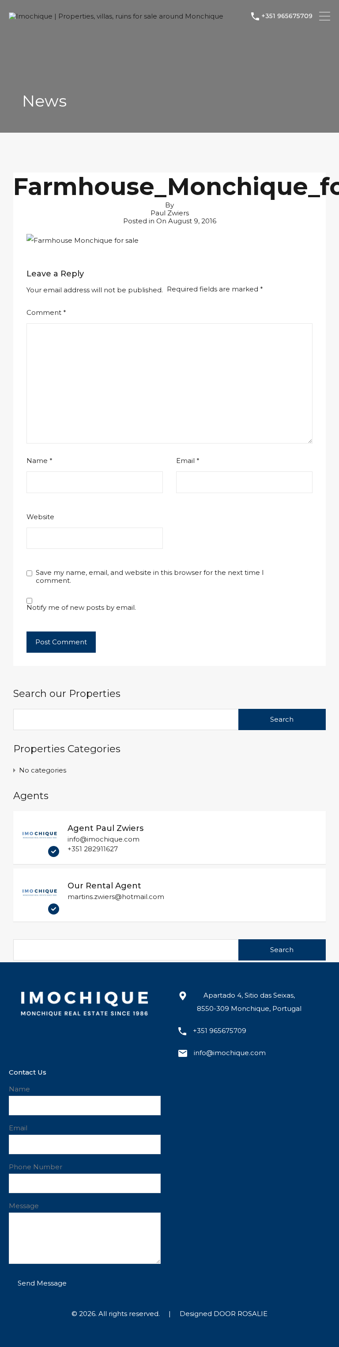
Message (24, 1206)
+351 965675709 (287, 16)
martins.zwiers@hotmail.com (116, 897)
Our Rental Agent (104, 886)
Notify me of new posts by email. (81, 608)
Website (40, 517)
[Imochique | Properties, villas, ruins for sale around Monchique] (116, 16)
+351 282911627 (93, 849)
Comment (46, 313)
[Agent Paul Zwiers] (39, 853)
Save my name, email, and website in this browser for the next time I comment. (150, 577)
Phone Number (35, 1167)
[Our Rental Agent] (39, 910)
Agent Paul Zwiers (105, 828)
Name (39, 461)
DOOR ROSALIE (240, 1313)
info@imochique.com (103, 839)
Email (188, 461)
